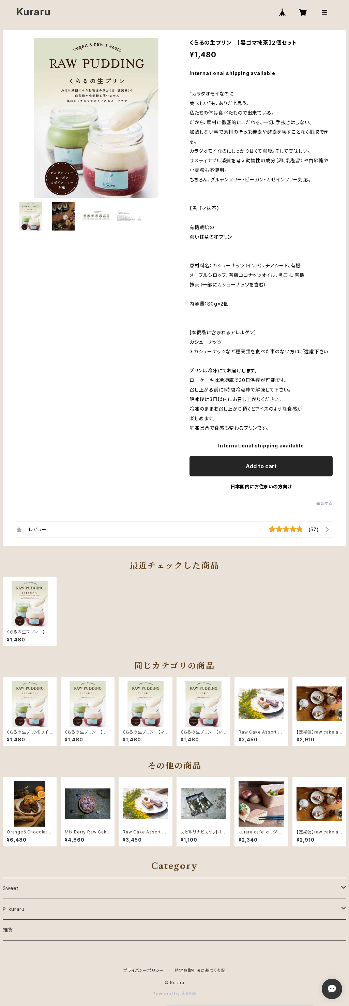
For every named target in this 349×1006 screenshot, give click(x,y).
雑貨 (8, 930)
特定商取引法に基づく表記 (200, 970)
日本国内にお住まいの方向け (261, 486)
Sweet (10, 888)
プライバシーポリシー (143, 970)
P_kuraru (13, 909)
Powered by (167, 993)
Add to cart (261, 466)
